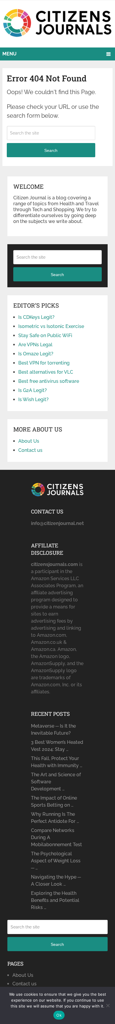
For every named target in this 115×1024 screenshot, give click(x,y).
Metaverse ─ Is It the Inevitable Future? (53, 729)
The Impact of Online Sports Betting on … (54, 801)
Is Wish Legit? (33, 399)
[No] (108, 1005)
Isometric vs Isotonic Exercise (51, 326)
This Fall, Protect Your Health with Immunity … (56, 762)
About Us (28, 441)
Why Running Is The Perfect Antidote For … (55, 817)
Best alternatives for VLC (45, 372)
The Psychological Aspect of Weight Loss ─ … (55, 861)
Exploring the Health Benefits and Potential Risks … (55, 900)
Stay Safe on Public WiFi (45, 335)
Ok (59, 1015)
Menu (9, 54)
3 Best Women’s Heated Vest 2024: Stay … (57, 745)
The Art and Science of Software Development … (56, 782)
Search (51, 150)
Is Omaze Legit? (35, 354)
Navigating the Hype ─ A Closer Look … (56, 880)
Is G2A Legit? (32, 390)
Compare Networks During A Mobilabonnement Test (56, 837)
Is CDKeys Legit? (36, 317)
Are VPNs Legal (35, 344)
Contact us (30, 450)
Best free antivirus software (48, 381)
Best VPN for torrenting (44, 363)
